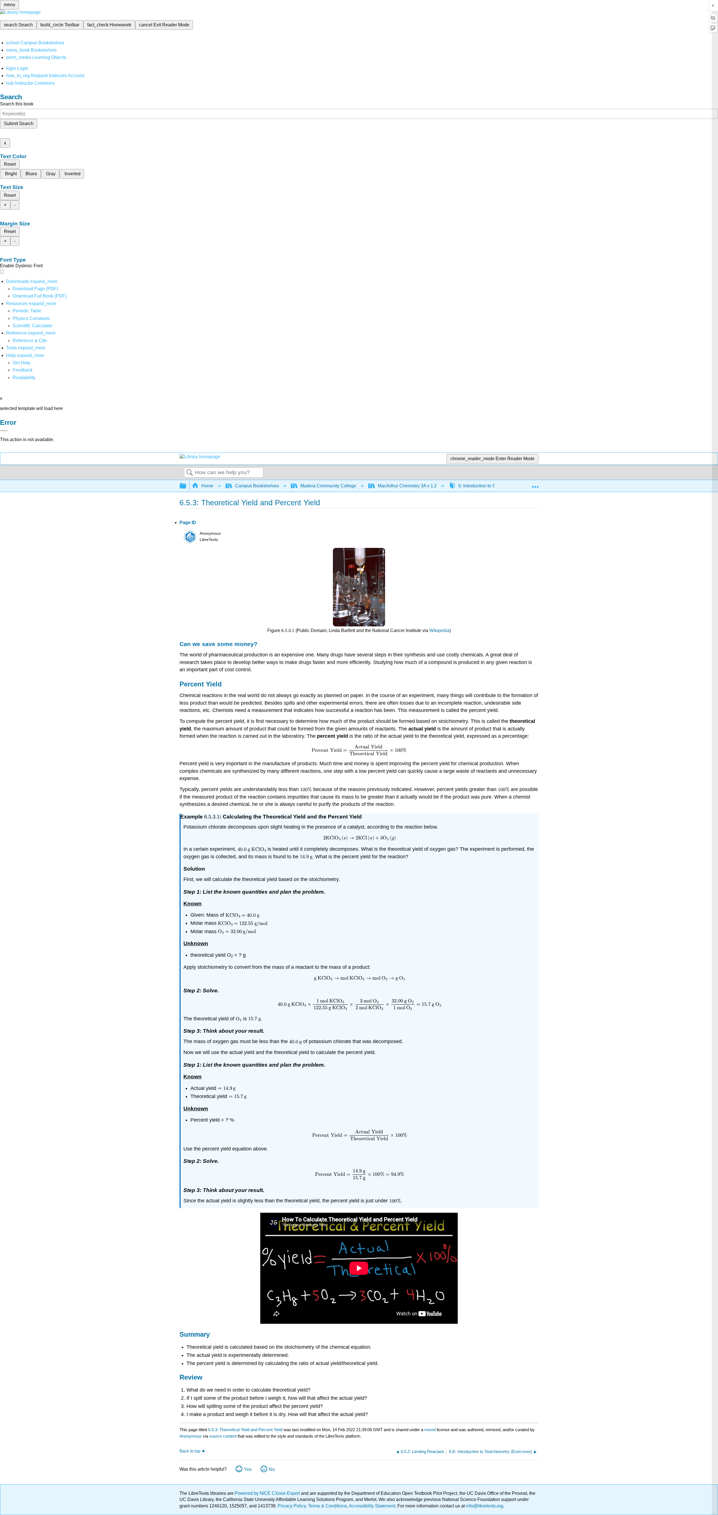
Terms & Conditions (327, 1506)
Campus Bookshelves (257, 485)
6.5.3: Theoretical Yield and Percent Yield (245, 1429)
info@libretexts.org (484, 1506)
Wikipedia (439, 630)
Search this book (16, 104)
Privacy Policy (292, 1506)
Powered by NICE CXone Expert (268, 1493)
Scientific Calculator (32, 325)
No (272, 1469)
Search (189, 473)
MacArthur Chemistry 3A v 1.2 (407, 485)
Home (207, 485)
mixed (430, 1429)
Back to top (190, 1451)
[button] (23, 370)
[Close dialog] (4, 430)
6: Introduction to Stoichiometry (489, 485)
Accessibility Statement (372, 1506)
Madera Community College (328, 485)
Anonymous (191, 1436)
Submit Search (18, 123)
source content (222, 1436)
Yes (248, 1469)
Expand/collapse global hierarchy (186, 486)
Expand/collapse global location (535, 484)
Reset (10, 164)
